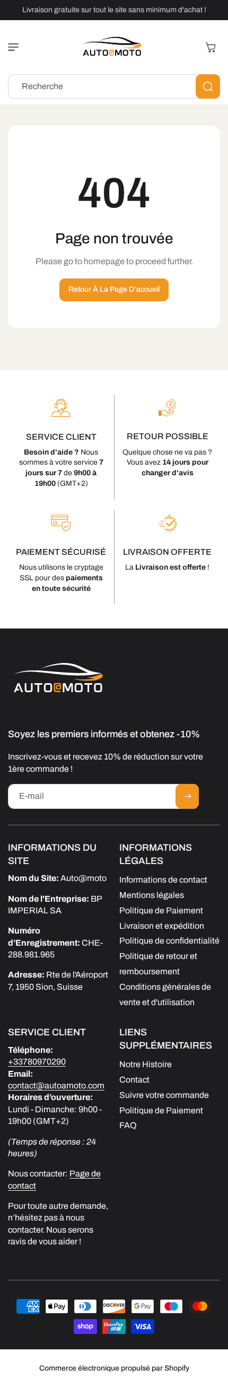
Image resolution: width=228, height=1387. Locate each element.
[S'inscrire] (187, 796)
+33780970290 (37, 1061)
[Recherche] (208, 86)
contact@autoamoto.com (56, 1085)
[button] (16, 47)
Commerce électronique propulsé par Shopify (114, 1368)
